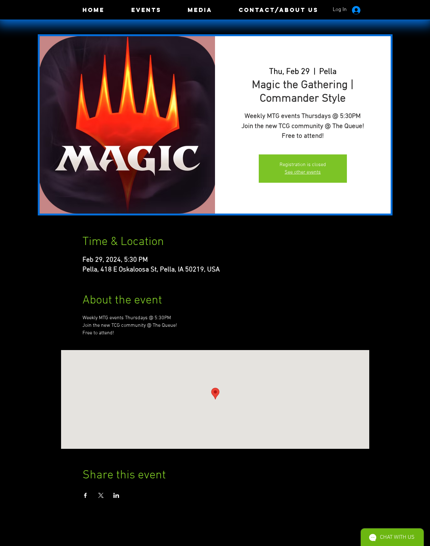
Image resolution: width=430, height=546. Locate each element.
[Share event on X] (101, 495)
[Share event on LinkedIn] (116, 495)
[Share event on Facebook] (85, 495)
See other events (303, 172)
